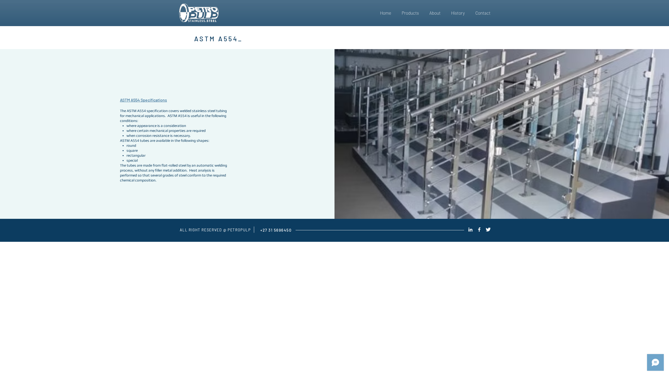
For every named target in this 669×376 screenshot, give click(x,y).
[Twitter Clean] (488, 229)
